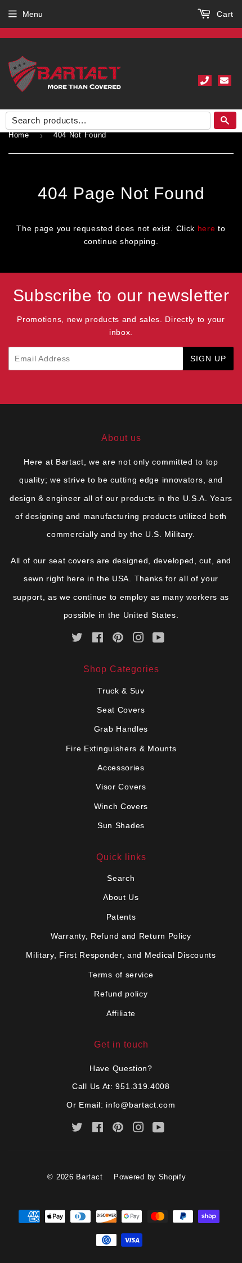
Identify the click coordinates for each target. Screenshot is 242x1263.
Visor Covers (121, 786)
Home (18, 135)
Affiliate (121, 1013)
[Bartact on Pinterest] (118, 639)
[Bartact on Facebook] (98, 639)
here (207, 228)
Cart (224, 14)
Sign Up (208, 358)
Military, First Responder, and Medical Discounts (121, 954)
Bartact (89, 1177)
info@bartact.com (140, 1104)
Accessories (121, 767)
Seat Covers (121, 709)
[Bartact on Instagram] (139, 639)
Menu (33, 14)
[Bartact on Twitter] (77, 639)
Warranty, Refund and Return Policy (121, 935)
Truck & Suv (121, 690)
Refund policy (120, 993)
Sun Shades (121, 825)
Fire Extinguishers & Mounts (121, 748)
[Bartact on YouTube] (159, 639)
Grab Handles (121, 728)
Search (121, 878)
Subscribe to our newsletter (121, 295)
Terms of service (120, 974)
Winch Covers (121, 806)
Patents (121, 916)
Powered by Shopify (150, 1177)
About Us (121, 897)
